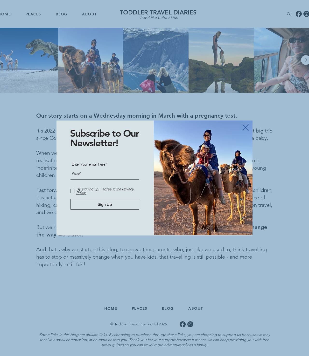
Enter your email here (88, 164)
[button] (246, 127)
